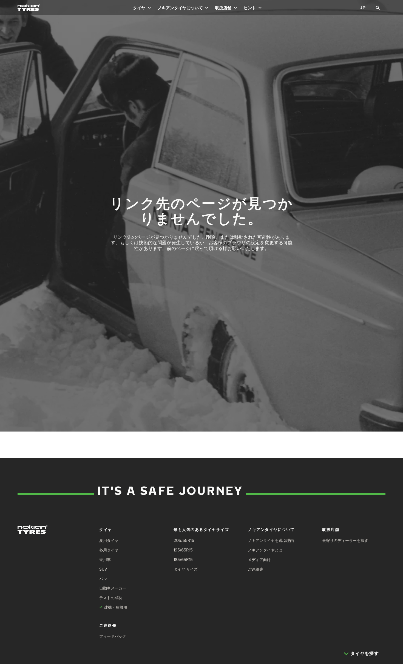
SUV (103, 569)
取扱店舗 (223, 7)
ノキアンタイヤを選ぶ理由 (271, 540)
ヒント (250, 7)
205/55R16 (184, 540)
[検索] (377, 7)
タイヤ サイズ (186, 569)
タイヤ (139, 7)
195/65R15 (183, 550)
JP (362, 7)
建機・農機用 (115, 607)
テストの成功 (110, 597)
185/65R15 (183, 559)
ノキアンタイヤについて (180, 7)
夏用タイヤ (108, 540)
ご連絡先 (255, 569)
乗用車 (105, 559)
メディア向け (259, 559)
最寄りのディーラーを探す (345, 540)
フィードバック (112, 636)
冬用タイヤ (108, 550)
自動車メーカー (112, 588)
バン (103, 578)
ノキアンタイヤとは (265, 550)
